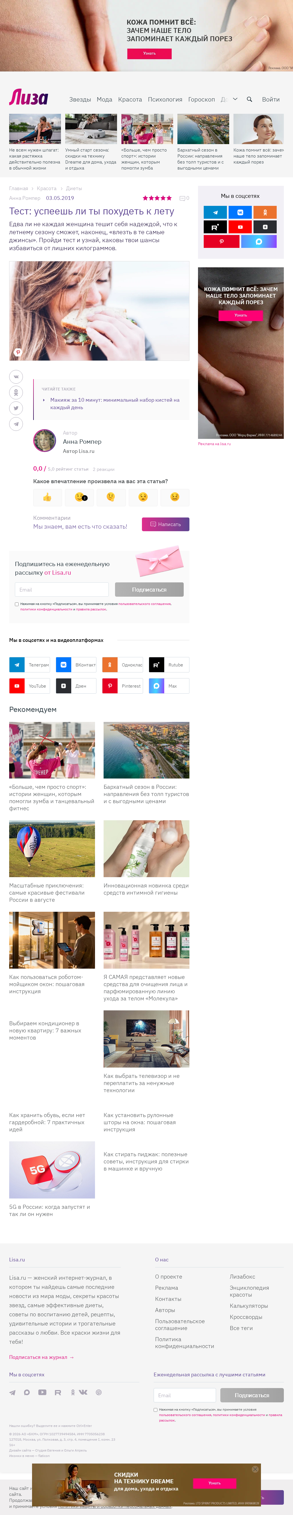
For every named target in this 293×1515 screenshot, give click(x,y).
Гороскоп (201, 99)
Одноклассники (132, 665)
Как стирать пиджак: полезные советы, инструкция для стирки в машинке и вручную (146, 1161)
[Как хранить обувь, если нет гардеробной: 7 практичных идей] (52, 1104)
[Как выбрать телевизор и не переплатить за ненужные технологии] (146, 1039)
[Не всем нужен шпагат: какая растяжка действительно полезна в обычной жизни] (35, 129)
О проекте (168, 1276)
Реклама (166, 1287)
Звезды (80, 99)
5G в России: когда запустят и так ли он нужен (49, 1210)
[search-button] (249, 99)
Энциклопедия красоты (249, 1291)
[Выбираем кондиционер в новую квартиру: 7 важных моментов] (52, 1012)
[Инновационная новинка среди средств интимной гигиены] (146, 848)
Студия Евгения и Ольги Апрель (61, 1450)
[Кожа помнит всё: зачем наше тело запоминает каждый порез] (259, 129)
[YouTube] (240, 226)
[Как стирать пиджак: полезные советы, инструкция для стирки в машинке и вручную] (146, 1143)
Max (173, 686)
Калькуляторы (249, 1305)
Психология (165, 99)
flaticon (44, 1456)
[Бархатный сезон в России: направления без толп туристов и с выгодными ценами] (203, 129)
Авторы (165, 1310)
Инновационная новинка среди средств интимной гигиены (146, 888)
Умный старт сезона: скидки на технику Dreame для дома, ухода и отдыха (90, 159)
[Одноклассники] (265, 212)
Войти (271, 99)
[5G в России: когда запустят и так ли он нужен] (52, 1170)
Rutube (176, 665)
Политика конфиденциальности (184, 1342)
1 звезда (146, 197)
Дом (227, 99)
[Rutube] (215, 226)
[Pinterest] (221, 241)
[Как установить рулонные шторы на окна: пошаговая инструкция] (146, 1104)
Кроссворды (246, 1317)
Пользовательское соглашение (180, 1324)
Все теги (241, 1328)
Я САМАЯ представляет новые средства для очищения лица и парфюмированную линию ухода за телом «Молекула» (146, 987)
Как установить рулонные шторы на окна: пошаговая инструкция (140, 1122)
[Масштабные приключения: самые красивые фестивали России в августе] (52, 848)
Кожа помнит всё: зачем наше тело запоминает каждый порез (259, 156)
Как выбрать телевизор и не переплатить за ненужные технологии (142, 1083)
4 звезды (164, 197)
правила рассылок (91, 609)
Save (18, 352)
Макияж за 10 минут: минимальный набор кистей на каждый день (115, 404)
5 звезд (170, 197)
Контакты (168, 1299)
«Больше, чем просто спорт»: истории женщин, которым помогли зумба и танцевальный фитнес (144, 159)
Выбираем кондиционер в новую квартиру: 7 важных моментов (45, 1030)
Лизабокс (242, 1276)
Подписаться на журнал (38, 1357)
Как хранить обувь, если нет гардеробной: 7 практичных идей (47, 1122)
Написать (169, 524)
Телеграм (39, 665)
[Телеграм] (215, 212)
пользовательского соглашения (144, 604)
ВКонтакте (86, 665)
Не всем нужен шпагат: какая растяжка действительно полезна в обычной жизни (34, 159)
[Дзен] (265, 226)
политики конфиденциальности (46, 609)
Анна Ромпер (24, 198)
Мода (104, 99)
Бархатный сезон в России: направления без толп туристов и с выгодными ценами (200, 159)
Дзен (81, 686)
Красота (130, 99)
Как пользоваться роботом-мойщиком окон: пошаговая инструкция (47, 984)
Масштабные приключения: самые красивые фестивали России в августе (47, 892)
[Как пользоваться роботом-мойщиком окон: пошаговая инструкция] (52, 940)
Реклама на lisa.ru (214, 444)
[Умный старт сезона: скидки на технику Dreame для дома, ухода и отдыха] (91, 129)
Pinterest (131, 686)
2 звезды (152, 197)
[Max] (259, 241)
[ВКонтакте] (240, 212)
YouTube (37, 686)
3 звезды (158, 197)
